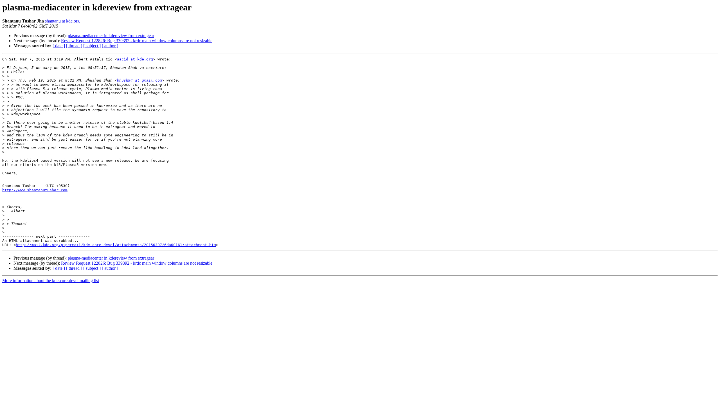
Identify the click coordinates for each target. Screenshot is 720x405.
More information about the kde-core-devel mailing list (50, 280)
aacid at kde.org (135, 59)
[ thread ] (74, 45)
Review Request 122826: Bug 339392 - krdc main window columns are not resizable (136, 40)
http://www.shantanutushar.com (35, 190)
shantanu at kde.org (62, 21)
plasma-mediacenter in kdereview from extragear (111, 35)
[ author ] (110, 45)
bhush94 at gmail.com (139, 80)
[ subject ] (92, 45)
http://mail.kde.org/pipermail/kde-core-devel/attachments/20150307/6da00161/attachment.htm (116, 245)
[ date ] (59, 45)
